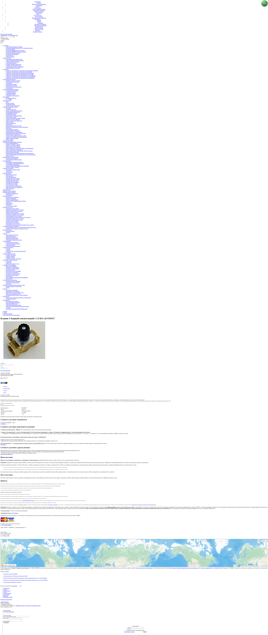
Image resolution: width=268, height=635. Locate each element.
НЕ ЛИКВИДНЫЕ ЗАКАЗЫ (28, 500)
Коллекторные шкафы (11, 84)
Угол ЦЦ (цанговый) (11, 177)
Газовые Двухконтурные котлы (13, 65)
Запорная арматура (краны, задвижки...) (12, 142)
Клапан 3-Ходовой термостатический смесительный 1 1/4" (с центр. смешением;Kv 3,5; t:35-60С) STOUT (197, 568)
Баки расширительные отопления (14, 46)
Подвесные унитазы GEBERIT (13, 271)
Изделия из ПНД (7, 196)
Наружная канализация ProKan (13, 305)
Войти (34, 31)
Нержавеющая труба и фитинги (10, 157)
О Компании (38, 1)
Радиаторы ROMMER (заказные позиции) (16, 51)
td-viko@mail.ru (14, 513)
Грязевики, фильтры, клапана (13, 80)
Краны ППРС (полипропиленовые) (14, 162)
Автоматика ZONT (10, 94)
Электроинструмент (11, 123)
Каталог (38, 6)
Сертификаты (39, 5)
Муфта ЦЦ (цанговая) (11, 174)
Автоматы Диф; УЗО (11, 109)
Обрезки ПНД (9, 203)
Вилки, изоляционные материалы (14, 110)
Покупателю (38, 19)
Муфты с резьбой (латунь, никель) (14, 211)
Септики (8, 307)
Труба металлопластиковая (12, 182)
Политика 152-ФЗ (39, 29)
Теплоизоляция (7, 241)
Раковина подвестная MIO (12, 267)
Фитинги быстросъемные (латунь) (14, 219)
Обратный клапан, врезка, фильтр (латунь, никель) (18, 217)
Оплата (4, 392)
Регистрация (39, 31)
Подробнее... (4, 423)
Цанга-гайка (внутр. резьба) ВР (13, 186)
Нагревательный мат (11, 114)
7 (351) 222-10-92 (5, 601)
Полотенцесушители (8, 247)
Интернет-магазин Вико (6, 34)
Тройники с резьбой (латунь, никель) (15, 214)
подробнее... (15, 586)
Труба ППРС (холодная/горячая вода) (15, 163)
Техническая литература (39, 10)
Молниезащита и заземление (13, 130)
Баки (7, 102)
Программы (39, 13)
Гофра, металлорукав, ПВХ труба (14, 120)
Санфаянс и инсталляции (9, 265)
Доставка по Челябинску (40, 24)
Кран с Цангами (10, 188)
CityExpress (50, 504)
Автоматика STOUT (11, 92)
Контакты (37, 30)
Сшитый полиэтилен (8, 168)
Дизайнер (8, 252)
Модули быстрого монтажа (12, 82)
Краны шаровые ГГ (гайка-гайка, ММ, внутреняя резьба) (19, 148)
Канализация (6, 300)
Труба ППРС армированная (12, 164)
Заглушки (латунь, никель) (12, 208)
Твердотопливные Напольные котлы (15, 60)
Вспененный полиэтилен (12, 242)
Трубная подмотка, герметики (13, 281)
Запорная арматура (7, 313)
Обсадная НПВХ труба (11, 304)
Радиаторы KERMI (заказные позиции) (15, 50)
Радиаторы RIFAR (10, 49)
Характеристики (6, 388)
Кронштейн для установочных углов (15, 292)
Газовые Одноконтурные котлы (13, 64)
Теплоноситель (9, 55)
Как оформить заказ (13, 35)
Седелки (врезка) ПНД (11, 206)
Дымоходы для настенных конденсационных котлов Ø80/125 (20, 75)
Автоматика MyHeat (11, 93)
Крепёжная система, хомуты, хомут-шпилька (16, 295)
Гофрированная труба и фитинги (14, 159)
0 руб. (2, 42)
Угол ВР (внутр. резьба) (11, 183)
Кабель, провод (9, 122)
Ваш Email (6, 618)
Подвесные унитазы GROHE (13, 273)
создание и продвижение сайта (33, 605)
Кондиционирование (8, 140)
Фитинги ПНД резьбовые (12, 197)
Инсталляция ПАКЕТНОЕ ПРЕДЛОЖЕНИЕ (17, 277)
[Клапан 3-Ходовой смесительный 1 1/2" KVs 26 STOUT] (12, 340)
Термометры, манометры (12, 193)
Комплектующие (10, 56)
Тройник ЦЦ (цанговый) (12, 181)
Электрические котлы (11, 63)
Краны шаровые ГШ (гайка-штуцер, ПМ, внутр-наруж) (19, 150)
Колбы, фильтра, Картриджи (13, 105)
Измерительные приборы (9, 192)
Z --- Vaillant (9, 99)
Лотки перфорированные (12, 129)
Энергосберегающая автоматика (11, 89)
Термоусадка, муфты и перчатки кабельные (16, 137)
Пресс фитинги (9, 176)
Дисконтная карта (39, 28)
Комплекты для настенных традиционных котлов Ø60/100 (20, 78)
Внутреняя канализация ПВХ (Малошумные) (17, 309)
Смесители (8, 261)
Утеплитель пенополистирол (13, 243)
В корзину (11, 611)
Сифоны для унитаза (11, 255)
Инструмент (6, 296)
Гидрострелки (9, 88)
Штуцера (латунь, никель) (12, 222)
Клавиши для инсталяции (12, 275)
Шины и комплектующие (12, 138)
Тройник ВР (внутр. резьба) (12, 178)
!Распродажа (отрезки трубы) (13, 169)
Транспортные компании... (7, 454)
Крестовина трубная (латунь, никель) (15, 209)
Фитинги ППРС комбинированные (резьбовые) (17, 166)
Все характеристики (5, 370)
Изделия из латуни (7, 207)
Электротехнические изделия (10, 107)
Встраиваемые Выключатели (13, 112)
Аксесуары (8, 262)
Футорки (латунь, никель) (12, 221)
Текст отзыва (6, 621)
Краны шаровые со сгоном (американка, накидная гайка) (19, 153)
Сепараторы (9, 83)
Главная (5, 311)
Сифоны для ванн (10, 257)
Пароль (129, 629)
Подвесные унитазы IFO (12, 272)
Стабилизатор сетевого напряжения (14, 66)
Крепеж (5, 288)
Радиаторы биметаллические (13, 53)
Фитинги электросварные (12, 199)
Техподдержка (37, 8)
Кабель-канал (9, 124)
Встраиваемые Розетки (11, 113)
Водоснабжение (7, 100)
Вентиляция (6, 97)
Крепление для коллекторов (12, 291)
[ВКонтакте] (1, 383)
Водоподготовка (10, 103)
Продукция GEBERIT (11, 266)
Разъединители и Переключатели (14, 115)
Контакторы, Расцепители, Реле (13, 125)
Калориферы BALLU (11, 98)
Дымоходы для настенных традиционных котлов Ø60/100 (20, 73)
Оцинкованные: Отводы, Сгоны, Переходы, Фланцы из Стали (21, 227)
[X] (6, 383)
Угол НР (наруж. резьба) (12, 184)
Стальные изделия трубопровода (11, 226)
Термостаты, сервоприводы (12, 95)
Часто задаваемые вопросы (39, 9)
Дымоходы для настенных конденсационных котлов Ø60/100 (20, 76)
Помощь (39, 20)
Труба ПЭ (8, 202)
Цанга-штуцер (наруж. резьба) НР (14, 187)
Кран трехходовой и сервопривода (14, 149)
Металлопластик (7, 173)
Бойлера (8, 232)
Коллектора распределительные (13, 87)
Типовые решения (39, 11)
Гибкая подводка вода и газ (12, 263)
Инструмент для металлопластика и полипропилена (18, 297)
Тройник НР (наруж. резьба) (13, 179)
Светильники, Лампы (11, 117)
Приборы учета (9, 194)
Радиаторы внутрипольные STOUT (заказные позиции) (19, 48)
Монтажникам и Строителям (39, 18)
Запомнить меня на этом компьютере (135, 630)
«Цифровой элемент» (20, 605)
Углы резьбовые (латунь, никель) (14, 216)
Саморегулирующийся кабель (13, 246)
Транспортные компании (40, 25)
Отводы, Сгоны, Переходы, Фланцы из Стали (17, 228)
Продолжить (6, 611)
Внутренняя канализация (12, 301)
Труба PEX (8, 171)
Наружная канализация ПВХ (13, 302)
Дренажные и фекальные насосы (14, 240)
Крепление (8, 128)
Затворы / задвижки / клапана (13, 144)
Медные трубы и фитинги (9, 191)
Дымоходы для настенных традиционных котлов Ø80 (19, 71)
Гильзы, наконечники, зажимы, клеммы (15, 118)
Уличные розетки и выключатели (14, 132)
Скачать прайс (4, 35)
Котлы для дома (7, 58)
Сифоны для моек (10, 256)
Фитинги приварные (11, 198)
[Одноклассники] (3, 383)
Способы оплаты (39, 26)
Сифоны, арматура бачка (9, 253)
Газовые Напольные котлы (12, 61)
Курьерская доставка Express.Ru (149, 504)
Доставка (39, 21)
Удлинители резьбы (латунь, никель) (15, 218)
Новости (39, 3)
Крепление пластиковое (12, 290)
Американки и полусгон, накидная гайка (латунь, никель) (20, 224)
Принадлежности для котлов (13, 68)
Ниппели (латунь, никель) (12, 212)
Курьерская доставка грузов (137, 504)
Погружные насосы (10, 236)
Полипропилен (7, 161)
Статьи (37, 14)
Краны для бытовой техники (13, 145)
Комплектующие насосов (12, 238)
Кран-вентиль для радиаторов (13, 147)
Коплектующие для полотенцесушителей (16, 251)
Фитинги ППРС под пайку (12, 167)
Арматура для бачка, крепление (13, 258)
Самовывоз (40, 23)
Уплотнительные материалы (10, 280)
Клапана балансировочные (12, 152)
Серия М (8, 250)
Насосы (5, 233)
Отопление (6, 45)
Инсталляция (9, 276)
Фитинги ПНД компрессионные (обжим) (16, 201)
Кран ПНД (8, 204)
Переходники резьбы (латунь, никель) (15, 213)
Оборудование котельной (9, 79)
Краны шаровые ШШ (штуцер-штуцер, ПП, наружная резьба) (21, 154)
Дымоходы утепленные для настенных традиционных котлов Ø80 (22, 70)
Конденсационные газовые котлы (14, 59)
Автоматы (8, 108)
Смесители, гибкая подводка (10, 260)
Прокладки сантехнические (12, 282)
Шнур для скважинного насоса (13, 293)
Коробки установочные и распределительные (17, 127)
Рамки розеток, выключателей (13, 134)
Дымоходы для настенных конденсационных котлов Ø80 (19, 74)
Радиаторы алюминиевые (12, 54)
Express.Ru (55, 504)
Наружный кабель (10, 245)
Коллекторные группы (11, 85)
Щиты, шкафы (9, 139)
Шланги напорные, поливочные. (14, 286)
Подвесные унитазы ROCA (12, 268)
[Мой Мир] (5, 383)
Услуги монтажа (37, 15)
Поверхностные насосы (11, 237)
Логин (129, 627)
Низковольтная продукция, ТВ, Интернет (16, 133)
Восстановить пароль (129, 631)
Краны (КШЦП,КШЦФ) (12, 143)
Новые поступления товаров (39, 4)
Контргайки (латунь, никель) (13, 223)
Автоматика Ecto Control (12, 90)
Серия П (8, 248)
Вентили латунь (10, 156)
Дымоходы (6, 69)
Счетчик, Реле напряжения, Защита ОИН (16, 135)
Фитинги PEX (9, 172)
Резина (7, 287)
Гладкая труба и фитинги (12, 158)
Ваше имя (9, 616)
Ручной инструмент (11, 298)
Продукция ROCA (10, 270)
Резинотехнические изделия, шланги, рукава (14, 285)
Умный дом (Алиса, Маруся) (13, 119)
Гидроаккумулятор (10, 104)
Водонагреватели (7, 230)
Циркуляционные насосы (12, 235)
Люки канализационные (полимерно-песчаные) (17, 306)
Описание (5, 386)
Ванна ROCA (9, 278)
